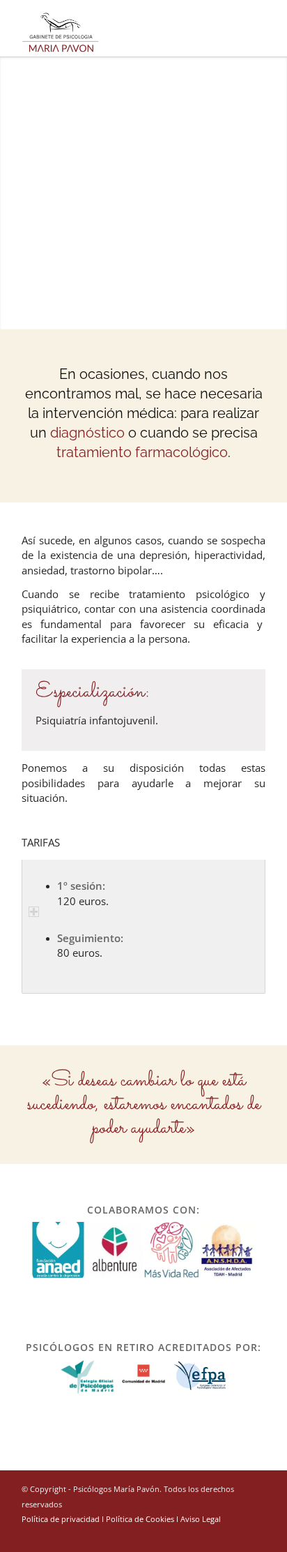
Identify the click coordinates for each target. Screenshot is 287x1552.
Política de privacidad (61, 1519)
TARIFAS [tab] (41, 842)
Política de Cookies (140, 1519)
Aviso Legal (200, 1519)
